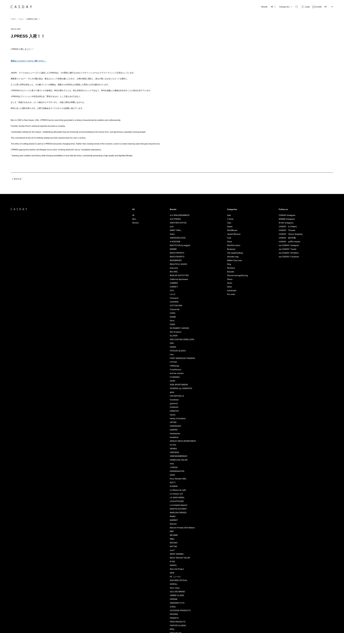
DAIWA (172, 340)
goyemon (173, 426)
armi (170, 250)
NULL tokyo (174, 611)
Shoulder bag (231, 280)
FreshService (175, 393)
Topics (21, 19)
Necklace (229, 291)
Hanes (171, 438)
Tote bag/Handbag (234, 276)
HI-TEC (172, 468)
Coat (227, 261)
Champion (173, 321)
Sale (227, 238)
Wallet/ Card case (233, 283)
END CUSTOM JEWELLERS (180, 362)
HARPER (172, 453)
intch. (171, 487)
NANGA (172, 588)
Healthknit (173, 460)
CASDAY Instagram (286, 238)
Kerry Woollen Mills (177, 502)
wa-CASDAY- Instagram (288, 268)
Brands (263, 7)
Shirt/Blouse (230, 253)
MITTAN (172, 569)
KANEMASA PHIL (176, 494)
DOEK (171, 347)
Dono (171, 344)
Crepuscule (174, 332)
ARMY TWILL (174, 253)
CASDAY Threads (286, 253)
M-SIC (171, 585)
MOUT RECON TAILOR (179, 581)
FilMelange (173, 389)
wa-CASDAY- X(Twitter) (288, 276)
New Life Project (176, 592)
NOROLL (172, 607)
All (132, 238)
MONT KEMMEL (176, 577)
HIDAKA (172, 472)
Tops (227, 246)
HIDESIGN (173, 475)
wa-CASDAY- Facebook (288, 280)
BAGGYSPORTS (176, 276)
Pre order (229, 317)
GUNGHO (173, 430)
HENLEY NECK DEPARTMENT (181, 464)
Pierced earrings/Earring (236, 298)
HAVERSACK (174, 449)
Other (227, 310)
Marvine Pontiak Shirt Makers (182, 551)
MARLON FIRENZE (176, 536)
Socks (228, 306)
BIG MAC (172, 295)
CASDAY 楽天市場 (286, 261)
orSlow (172, 630)
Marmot (172, 547)
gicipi (171, 415)
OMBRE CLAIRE (175, 618)
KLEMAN (172, 509)
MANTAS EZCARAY (177, 532)
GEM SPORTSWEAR (177, 408)
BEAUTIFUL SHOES (177, 287)
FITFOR (172, 385)
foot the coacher (176, 396)
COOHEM (173, 325)
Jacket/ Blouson (232, 257)
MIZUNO (172, 566)
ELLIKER (172, 359)
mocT (171, 573)
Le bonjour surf (175, 517)
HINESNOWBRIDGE (177, 479)
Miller (171, 562)
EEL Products (174, 355)
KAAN (171, 498)
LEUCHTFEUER (175, 524)
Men (133, 242)
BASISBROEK (174, 283)
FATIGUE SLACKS (176, 374)
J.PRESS (172, 490)
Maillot (171, 539)
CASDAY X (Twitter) (287, 250)
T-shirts (228, 242)
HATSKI (172, 445)
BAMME (172, 272)
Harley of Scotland (177, 442)
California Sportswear (178, 302)
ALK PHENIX (174, 242)
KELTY (171, 505)
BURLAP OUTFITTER (178, 298)
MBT (171, 554)
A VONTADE (174, 265)
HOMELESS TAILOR (177, 483)
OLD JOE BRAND (176, 615)
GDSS (171, 404)
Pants (227, 265)
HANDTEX (173, 434)
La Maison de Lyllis (177, 513)
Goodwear (173, 423)
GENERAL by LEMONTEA (179, 411)
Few (170, 378)
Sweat (228, 250)
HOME (13, 19)
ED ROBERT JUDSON (178, 351)
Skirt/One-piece (232, 268)
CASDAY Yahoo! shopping (290, 257)
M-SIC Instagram (285, 246)
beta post (173, 291)
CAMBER (172, 306)
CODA (171, 336)
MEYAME (172, 558)
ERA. (171, 366)
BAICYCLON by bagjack (179, 268)
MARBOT (173, 543)
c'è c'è (172, 317)
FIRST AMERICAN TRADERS (181, 381)
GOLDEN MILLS (175, 419)
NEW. (171, 596)
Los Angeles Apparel (178, 528)
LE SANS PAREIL (176, 521)
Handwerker (174, 457)
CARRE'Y (173, 310)
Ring (227, 287)
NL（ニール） (174, 600)
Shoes (228, 302)
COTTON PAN (175, 329)
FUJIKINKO (173, 400)
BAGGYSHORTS (176, 280)
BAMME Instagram (286, 242)
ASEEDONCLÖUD (176, 261)
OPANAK (172, 622)
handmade (230, 314)
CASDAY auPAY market (289, 265)
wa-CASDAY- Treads (287, 272)
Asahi (171, 257)
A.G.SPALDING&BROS (178, 238)
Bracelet (229, 295)
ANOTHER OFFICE (177, 246)
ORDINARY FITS (176, 626)
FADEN (172, 370)
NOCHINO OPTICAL (177, 603)
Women (134, 246)
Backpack (229, 272)
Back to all (18, 202)
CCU (171, 314)
